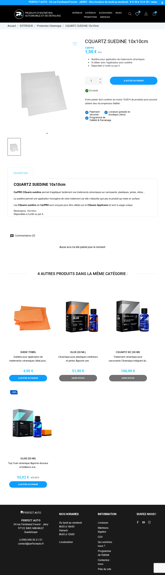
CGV (100, 536)
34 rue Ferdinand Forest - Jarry (31, 524)
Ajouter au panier (134, 81)
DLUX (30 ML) (78, 352)
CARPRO (89, 48)
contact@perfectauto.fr (31, 543)
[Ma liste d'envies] (137, 14)
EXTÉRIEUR (90, 13)
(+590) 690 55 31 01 (30, 539)
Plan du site (104, 569)
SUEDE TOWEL (28, 352)
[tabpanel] (44, 88)
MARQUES (105, 17)
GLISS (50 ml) (28, 458)
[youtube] (143, 522)
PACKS (119, 13)
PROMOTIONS (90, 17)
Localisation (66, 542)
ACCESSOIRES (105, 13)
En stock (93, 90)
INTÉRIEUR (77, 13)
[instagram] (149, 522)
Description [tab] (21, 173)
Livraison (103, 522)
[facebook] (137, 522)
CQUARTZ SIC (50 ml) (128, 352)
